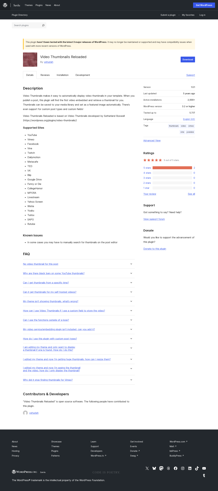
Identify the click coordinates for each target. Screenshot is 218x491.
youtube (190, 132)
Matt (173, 446)
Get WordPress (204, 5)
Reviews (45, 75)
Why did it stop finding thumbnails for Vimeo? (48, 380)
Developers (96, 451)
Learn (93, 441)
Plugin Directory (20, 15)
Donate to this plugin (154, 248)
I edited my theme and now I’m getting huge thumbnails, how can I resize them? (67, 359)
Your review (149, 193)
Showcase (56, 441)
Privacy (15, 455)
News (14, 446)
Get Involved (136, 441)
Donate (135, 451)
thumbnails (174, 126)
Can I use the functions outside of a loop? (46, 320)
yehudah (48, 61)
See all (191, 193)
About (15, 441)
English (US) (189, 119)
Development (82, 75)
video (183, 126)
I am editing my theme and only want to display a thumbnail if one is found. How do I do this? (49, 348)
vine (182, 132)
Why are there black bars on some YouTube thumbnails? (54, 273)
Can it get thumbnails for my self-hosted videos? (49, 292)
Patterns (55, 455)
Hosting (15, 451)
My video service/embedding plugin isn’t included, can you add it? (59, 329)
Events (133, 446)
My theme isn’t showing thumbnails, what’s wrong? (50, 301)
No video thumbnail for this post (40, 264)
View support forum (154, 219)
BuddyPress (177, 455)
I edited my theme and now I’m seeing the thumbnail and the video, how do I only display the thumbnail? (51, 369)
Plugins (54, 451)
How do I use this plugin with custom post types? (50, 338)
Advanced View (152, 140)
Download (188, 59)
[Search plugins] (43, 25)
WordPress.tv (98, 455)
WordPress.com (179, 441)
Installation (63, 75)
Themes (55, 446)
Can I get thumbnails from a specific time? (46, 282)
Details (30, 75)
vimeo (191, 126)
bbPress (175, 451)
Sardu (43, 472)
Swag (134, 455)
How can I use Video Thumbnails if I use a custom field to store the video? (64, 310)
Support (190, 75)
